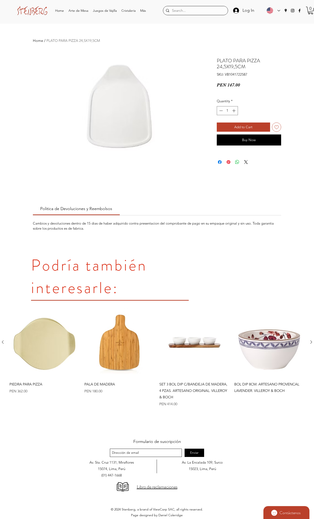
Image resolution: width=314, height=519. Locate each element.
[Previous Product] (3, 342)
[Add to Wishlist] (276, 127)
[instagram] (292, 10)
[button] (78, 10)
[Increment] (234, 110)
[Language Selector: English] (272, 11)
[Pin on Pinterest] (228, 162)
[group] (157, 368)
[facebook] (299, 10)
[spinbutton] (227, 110)
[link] (76, 208)
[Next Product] (311, 342)
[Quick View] (44, 342)
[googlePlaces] (285, 10)
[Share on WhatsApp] (237, 162)
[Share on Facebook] (220, 162)
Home (38, 40)
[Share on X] (246, 162)
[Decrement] (220, 110)
